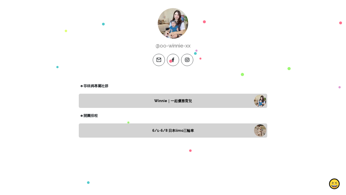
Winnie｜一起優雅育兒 (173, 101)
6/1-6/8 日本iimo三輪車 (173, 130)
